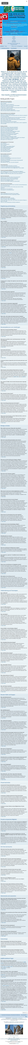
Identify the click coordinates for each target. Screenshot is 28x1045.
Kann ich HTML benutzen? (5, 144)
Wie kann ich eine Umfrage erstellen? (7, 130)
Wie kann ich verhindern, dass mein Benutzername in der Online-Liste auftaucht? (14, 115)
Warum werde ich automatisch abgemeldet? (8, 109)
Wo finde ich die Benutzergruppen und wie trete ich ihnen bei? (11, 158)
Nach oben (4, 218)
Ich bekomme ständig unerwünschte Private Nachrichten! (10, 166)
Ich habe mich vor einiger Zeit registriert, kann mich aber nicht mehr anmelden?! (14, 107)
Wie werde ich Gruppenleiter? (5, 159)
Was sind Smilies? (4, 145)
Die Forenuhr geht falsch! (5, 116)
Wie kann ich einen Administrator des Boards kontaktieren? (10, 202)
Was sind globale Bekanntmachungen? (7, 147)
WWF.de (9, 34)
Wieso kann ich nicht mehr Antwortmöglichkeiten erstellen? (10, 131)
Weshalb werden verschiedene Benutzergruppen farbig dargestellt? (12, 160)
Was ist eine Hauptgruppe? (5, 161)
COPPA (10, 252)
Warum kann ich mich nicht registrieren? (7, 104)
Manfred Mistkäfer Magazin (14, 30)
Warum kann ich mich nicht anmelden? (7, 106)
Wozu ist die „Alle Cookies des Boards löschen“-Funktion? (10, 110)
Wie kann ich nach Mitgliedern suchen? (7, 180)
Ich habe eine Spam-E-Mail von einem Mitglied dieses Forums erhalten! (12, 167)
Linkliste (3, 46)
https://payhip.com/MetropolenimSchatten (14, 95)
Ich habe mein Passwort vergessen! (7, 108)
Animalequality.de (6, 31)
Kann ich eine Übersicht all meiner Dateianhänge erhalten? (10, 194)
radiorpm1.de (20, 1018)
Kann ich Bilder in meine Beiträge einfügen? (8, 146)
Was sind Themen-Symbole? (5, 151)
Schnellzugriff (1, 46)
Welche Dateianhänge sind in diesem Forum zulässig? (9, 193)
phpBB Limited (16, 376)
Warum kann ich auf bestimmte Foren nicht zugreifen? (9, 133)
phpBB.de (24, 376)
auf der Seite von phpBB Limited (7, 966)
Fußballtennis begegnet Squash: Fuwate (14, 23)
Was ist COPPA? (3, 103)
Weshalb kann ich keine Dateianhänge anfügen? (9, 134)
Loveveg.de (12, 31)
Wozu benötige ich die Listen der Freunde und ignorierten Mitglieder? (12, 171)
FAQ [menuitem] (6, 46)
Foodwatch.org (22, 31)
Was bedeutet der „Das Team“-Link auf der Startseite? (10, 162)
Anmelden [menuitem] (25, 46)
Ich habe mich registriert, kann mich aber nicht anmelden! (10, 105)
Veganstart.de (12, 1021)
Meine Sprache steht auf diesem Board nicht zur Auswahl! (10, 118)
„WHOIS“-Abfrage (6, 985)
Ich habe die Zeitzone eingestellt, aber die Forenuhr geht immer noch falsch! (13, 117)
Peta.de (19, 34)
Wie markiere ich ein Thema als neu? (7, 139)
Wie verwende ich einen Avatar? (6, 120)
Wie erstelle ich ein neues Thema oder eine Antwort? (9, 127)
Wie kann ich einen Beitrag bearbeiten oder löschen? (9, 128)
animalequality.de (14, 1018)
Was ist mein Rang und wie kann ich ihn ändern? (9, 121)
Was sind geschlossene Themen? (6, 150)
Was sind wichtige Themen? (5, 149)
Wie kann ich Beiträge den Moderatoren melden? (9, 136)
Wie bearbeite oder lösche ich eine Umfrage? (8, 132)
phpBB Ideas (3, 974)
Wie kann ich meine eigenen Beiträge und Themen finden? (10, 181)
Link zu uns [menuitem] (15, 46)
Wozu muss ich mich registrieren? (6, 102)
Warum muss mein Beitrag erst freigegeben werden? (9, 138)
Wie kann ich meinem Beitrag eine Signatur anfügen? (9, 129)
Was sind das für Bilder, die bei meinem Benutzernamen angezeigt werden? (13, 119)
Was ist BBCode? (3, 143)
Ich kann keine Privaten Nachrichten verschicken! (9, 165)
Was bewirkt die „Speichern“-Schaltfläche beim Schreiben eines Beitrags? (13, 137)
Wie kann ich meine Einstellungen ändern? (8, 114)
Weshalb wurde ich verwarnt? (5, 135)
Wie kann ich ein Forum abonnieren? (7, 188)
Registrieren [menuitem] (20, 46)
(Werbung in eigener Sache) (14, 96)
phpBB (10, 1041)
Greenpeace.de (14, 34)
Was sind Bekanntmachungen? (6, 148)
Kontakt (17, 1043)
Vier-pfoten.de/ (17, 31)
